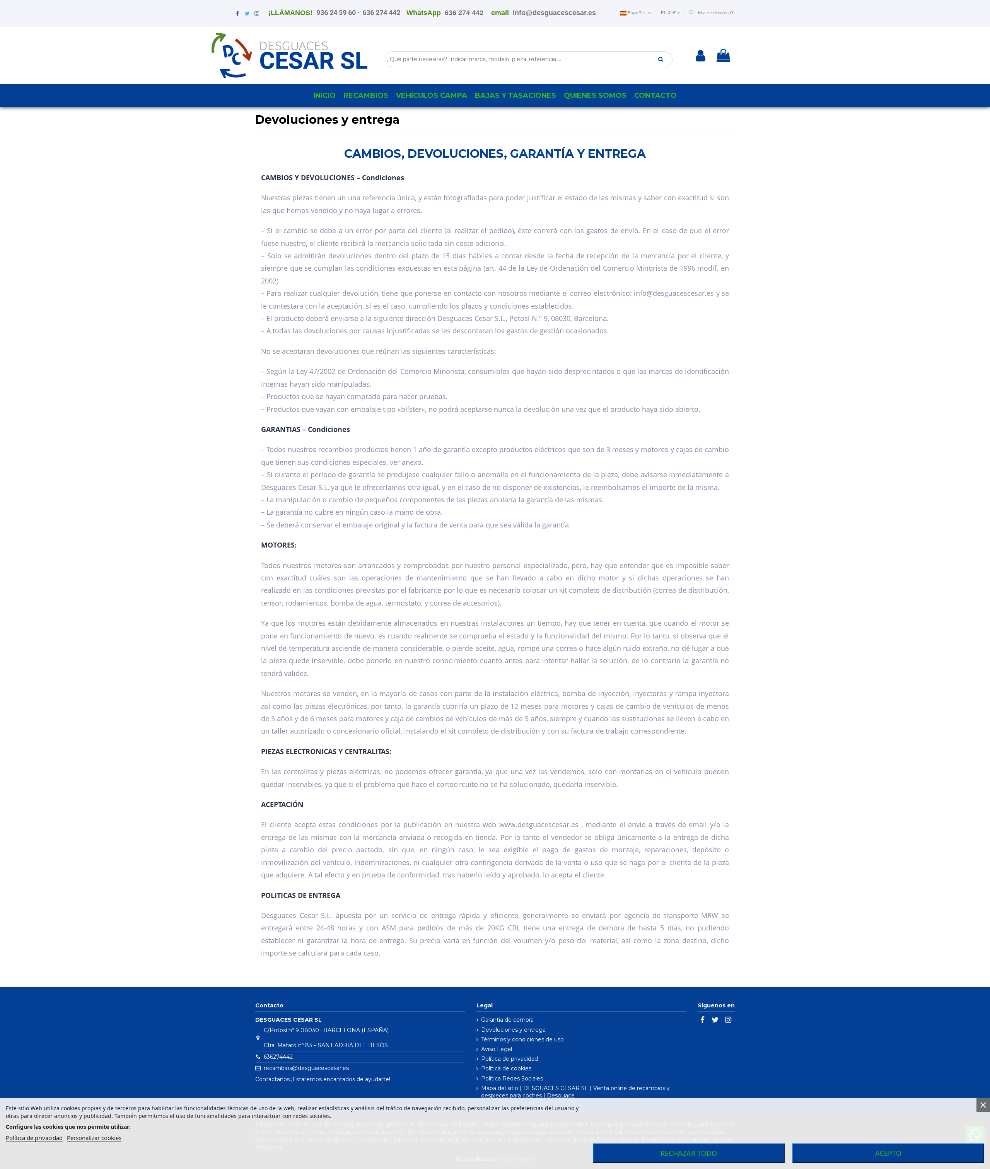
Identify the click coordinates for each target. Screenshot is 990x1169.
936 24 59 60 (336, 13)
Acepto (888, 1153)
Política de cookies (506, 1068)
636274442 (278, 1056)
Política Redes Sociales (512, 1078)
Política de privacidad (509, 1058)
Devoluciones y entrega (513, 1029)
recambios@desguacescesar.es (306, 1068)
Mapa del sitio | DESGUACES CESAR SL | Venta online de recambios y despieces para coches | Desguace (575, 1092)
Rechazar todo (689, 1153)
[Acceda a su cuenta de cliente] (700, 56)
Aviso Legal (496, 1049)
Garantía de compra (507, 1019)
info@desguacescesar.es (554, 13)
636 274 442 (381, 13)
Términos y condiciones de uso (522, 1039)
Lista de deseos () (714, 12)
